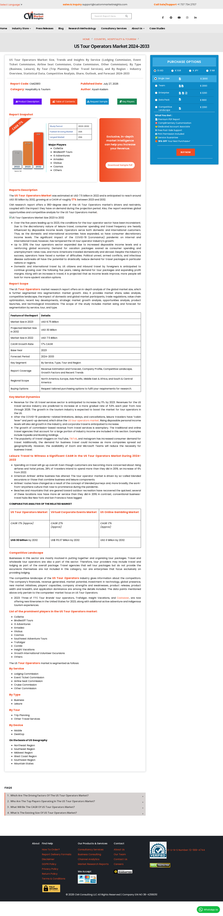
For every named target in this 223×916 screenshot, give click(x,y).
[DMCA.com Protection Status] (183, 865)
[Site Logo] (40, 18)
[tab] (75, 795)
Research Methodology (82, 28)
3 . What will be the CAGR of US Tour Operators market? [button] (41, 807)
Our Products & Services (92, 843)
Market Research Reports (93, 864)
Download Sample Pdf (120, 165)
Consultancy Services (114, 28)
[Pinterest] (171, 17)
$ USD (160, 70)
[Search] (126, 16)
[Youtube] (179, 17)
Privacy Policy (50, 869)
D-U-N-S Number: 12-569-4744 (186, 850)
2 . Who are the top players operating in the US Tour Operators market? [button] (51, 801)
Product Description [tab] (28, 101)
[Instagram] (187, 17)
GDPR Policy (49, 864)
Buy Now (186, 152)
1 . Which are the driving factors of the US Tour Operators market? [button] (48, 795)
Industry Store (20, 28)
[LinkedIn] (195, 17)
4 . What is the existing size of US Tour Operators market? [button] (42, 812)
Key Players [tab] (128, 101)
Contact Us (120, 859)
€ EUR (178, 70)
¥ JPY (195, 70)
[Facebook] (162, 17)
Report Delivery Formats (56, 854)
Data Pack (164, 99)
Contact (119, 843)
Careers (118, 864)
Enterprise (164, 92)
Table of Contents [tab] (65, 101)
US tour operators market (83, 420)
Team (162, 85)
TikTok (73, 438)
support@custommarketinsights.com (104, 4)
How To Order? (51, 849)
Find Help (47, 843)
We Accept (84, 871)
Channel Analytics (88, 859)
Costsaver (123, 598)
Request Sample (99, 101)
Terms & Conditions (53, 878)
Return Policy (49, 874)
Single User (164, 78)
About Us (137, 28)
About (36, 843)
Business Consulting (89, 854)
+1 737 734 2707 (186, 4)
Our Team (120, 854)
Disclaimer (48, 859)
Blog (61, 28)
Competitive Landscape (165, 108)
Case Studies (157, 28)
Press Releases (44, 28)
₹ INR (212, 70)
